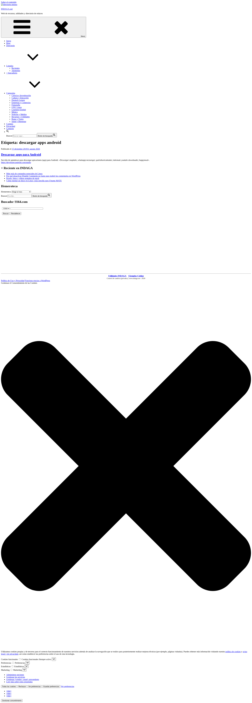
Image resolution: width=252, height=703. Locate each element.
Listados (9, 66)
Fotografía (16, 105)
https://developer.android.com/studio (16, 162)
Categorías (10, 93)
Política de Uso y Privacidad (13, 280)
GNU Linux (17, 107)
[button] (7, 132)
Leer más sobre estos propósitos (19, 682)
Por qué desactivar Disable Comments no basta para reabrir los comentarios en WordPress (43, 176)
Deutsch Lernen (18, 100)
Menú (83, 36)
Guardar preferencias (51, 687)
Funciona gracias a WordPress (37, 280)
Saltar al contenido (8, 2)
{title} (8, 691)
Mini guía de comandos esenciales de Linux (24, 174)
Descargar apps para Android (21, 154)
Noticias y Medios (19, 114)
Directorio (10, 46)
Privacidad (10, 126)
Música (15, 112)
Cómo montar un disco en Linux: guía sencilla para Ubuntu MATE (34, 181)
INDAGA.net (7, 9)
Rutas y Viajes (17, 119)
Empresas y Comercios (21, 102)
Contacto (10, 128)
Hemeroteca (6, 192)
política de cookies (233, 651)
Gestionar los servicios (15, 677)
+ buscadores (11, 73)
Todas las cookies (9, 687)
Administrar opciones (15, 675)
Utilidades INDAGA (117, 276)
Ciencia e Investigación (21, 95)
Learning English (19, 110)
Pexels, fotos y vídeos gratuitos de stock (22, 178)
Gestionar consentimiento (12, 701)
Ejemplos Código (136, 276)
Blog (8, 43)
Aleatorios (16, 70)
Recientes (16, 68)
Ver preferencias (34, 687)
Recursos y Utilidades (21, 117)
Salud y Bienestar (19, 121)
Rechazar (22, 687)
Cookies (9, 124)
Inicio (8, 41)
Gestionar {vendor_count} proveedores (22, 679)
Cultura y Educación (20, 98)
